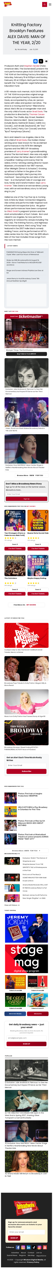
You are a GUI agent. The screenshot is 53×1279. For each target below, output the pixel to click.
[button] (44, 4)
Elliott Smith (12, 211)
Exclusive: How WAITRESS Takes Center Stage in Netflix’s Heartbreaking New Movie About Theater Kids (26, 1145)
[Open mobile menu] (50, 4)
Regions (22, 1255)
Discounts (38, 1014)
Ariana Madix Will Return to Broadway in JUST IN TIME (26, 1174)
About (23, 1253)
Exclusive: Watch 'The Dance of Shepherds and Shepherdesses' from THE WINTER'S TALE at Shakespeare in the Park (35, 864)
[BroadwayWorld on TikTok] (34, 1247)
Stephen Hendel (32, 65)
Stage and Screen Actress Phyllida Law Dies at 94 (25, 271)
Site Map (31, 1255)
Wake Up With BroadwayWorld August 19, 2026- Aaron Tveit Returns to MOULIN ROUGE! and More (24, 262)
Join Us (39, 1253)
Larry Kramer (23, 151)
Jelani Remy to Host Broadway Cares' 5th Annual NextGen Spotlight (23, 279)
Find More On (25, 605)
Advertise (15, 1253)
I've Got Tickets (15, 549)
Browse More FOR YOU (30, 475)
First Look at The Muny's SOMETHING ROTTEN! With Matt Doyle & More (34, 877)
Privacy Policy (33, 1262)
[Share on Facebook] (35, 61)
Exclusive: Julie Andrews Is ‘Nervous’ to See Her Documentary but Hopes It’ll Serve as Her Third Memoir (26, 1085)
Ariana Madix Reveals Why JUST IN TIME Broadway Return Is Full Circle (35, 888)
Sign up (26, 1044)
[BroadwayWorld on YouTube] (45, 1247)
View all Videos (11, 905)
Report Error (41, 1256)
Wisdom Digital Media (33, 1260)
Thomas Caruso (36, 114)
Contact (31, 1253)
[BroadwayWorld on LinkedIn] (28, 1247)
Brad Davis (37, 111)
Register (31, 4)
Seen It (15, 544)
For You (14, 311)
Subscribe (26, 771)
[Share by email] (46, 61)
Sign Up (14, 1238)
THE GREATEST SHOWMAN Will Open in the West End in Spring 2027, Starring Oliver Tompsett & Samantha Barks (24, 1115)
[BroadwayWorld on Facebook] (18, 1247)
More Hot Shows (15, 1014)
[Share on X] (41, 61)
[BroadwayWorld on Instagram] (23, 1247)
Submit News (12, 1255)
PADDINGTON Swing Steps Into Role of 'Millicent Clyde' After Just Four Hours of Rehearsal (25, 253)
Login (38, 4)
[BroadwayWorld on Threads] (39, 1247)
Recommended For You (14, 786)
